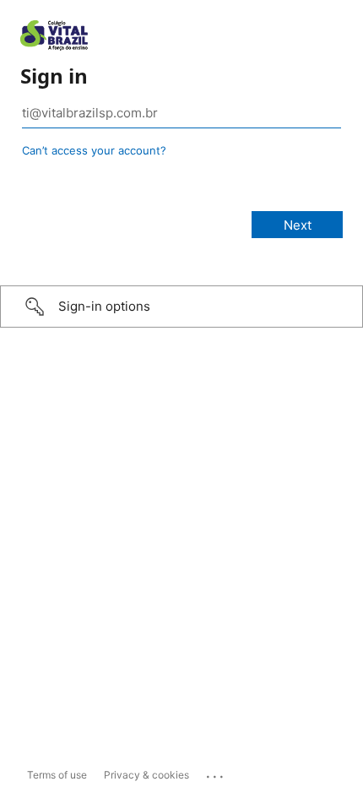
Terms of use (57, 774)
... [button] (216, 772)
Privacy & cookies (146, 774)
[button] (181, 306)
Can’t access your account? (94, 150)
